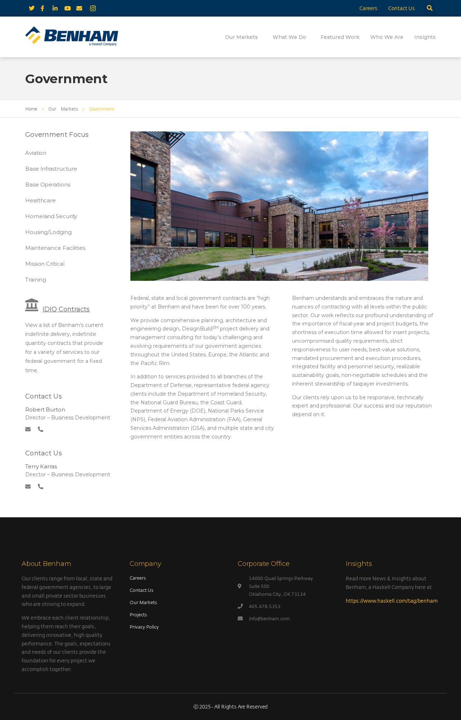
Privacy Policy (144, 627)
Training (35, 279)
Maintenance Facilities (55, 247)
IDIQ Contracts (66, 309)
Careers (368, 8)
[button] (430, 8)
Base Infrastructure (51, 168)
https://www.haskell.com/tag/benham (392, 600)
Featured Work (340, 37)
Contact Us (401, 8)
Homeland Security (51, 216)
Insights (425, 37)
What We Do (289, 37)
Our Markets (241, 37)
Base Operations (47, 184)
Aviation (35, 152)
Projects (138, 614)
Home (31, 108)
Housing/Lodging (48, 232)
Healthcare (40, 200)
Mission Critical (44, 263)
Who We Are (386, 37)
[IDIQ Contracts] (31, 304)
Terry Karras (41, 466)
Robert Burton (45, 409)
